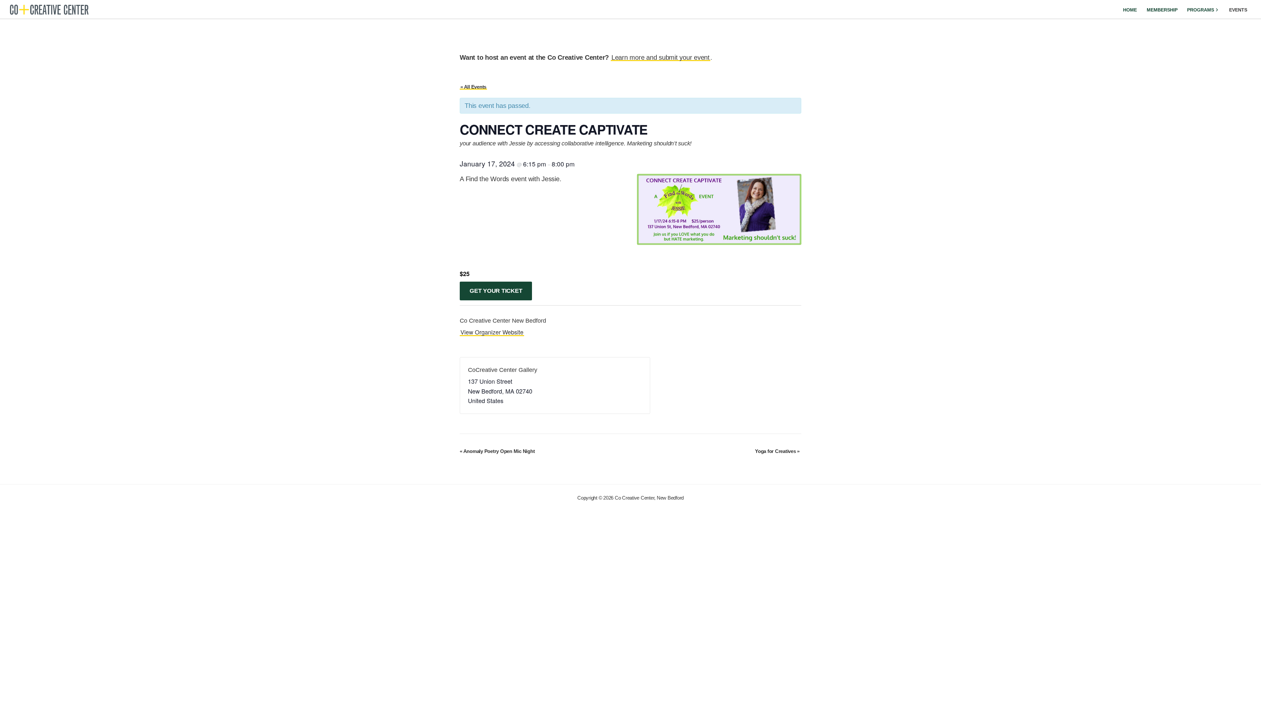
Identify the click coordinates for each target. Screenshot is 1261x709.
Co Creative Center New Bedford (503, 320)
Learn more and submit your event (660, 57)
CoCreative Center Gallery (502, 370)
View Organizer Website (491, 332)
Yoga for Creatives (777, 451)
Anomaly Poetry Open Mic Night (497, 451)
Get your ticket (496, 291)
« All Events (473, 87)
